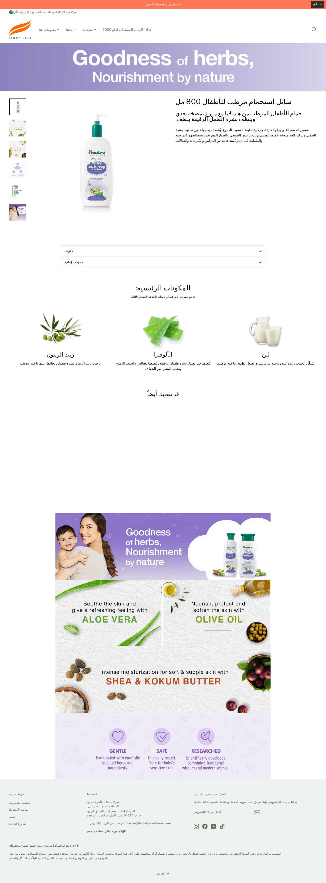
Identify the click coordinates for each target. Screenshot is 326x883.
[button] (317, 4)
